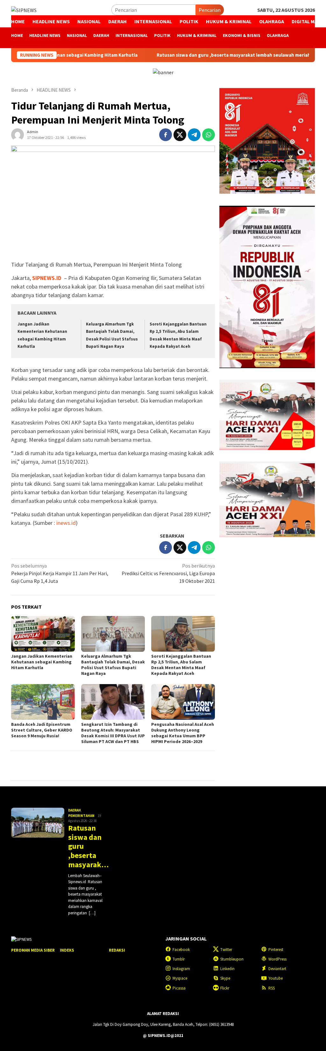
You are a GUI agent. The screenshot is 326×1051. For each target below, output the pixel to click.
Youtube (275, 978)
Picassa (179, 988)
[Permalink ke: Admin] (17, 134)
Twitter (226, 949)
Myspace (180, 978)
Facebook (181, 949)
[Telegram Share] (194, 134)
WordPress (277, 959)
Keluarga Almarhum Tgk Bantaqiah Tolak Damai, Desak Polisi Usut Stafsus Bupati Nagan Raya (113, 664)
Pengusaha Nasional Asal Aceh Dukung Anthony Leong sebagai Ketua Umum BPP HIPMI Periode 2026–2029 (182, 732)
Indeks (67, 950)
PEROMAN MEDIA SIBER (33, 950)
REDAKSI (117, 950)
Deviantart (277, 968)
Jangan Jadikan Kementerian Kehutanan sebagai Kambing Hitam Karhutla (41, 661)
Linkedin (227, 968)
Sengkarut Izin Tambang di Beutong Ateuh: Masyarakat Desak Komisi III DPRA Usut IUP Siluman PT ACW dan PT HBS (113, 732)
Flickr (224, 988)
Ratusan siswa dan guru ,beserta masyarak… (87, 846)
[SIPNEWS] (24, 9)
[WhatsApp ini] (208, 134)
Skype (225, 978)
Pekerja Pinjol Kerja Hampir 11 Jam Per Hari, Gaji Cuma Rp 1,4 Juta (59, 573)
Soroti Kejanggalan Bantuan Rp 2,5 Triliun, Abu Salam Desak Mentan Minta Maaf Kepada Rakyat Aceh (181, 664)
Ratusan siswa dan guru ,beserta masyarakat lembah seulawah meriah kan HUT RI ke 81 (219, 55)
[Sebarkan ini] (165, 134)
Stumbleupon (232, 959)
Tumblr (179, 959)
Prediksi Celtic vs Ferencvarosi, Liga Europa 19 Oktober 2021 (168, 573)
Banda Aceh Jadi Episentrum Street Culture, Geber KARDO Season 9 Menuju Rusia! (41, 730)
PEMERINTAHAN (81, 815)
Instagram (181, 968)
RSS (271, 988)
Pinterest (275, 949)
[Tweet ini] (180, 134)
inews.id (66, 522)
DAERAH (74, 810)
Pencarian (210, 10)
